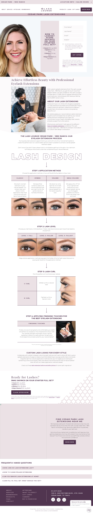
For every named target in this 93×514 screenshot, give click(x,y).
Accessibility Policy (59, 509)
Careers (26, 497)
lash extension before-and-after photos (44, 365)
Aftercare (17, 9)
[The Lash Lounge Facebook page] (53, 499)
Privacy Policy (33, 509)
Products (63, 9)
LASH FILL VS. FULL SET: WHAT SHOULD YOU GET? (22, 480)
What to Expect (30, 492)
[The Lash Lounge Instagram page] (59, 500)
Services (10, 492)
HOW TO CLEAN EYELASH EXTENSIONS (17, 472)
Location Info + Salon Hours (75, 2)
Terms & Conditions (50, 509)
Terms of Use (74, 64)
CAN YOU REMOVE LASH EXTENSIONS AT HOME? (21, 476)
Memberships (26, 9)
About (9, 490)
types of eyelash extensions (55, 126)
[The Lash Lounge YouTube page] (64, 500)
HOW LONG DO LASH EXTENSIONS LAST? (18, 468)
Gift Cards (75, 9)
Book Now (86, 9)
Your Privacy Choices (41, 509)
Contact (10, 501)
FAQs (8, 499)
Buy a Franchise (30, 499)
